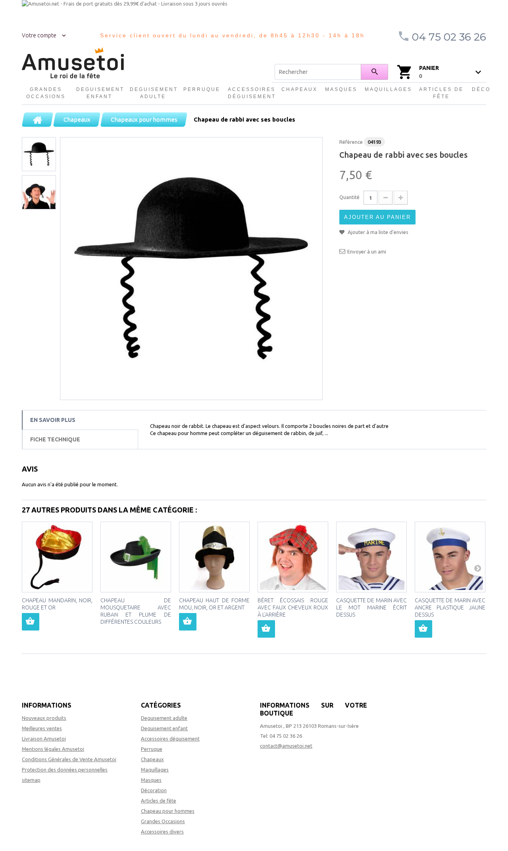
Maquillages (388, 89)
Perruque (201, 89)
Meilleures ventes (42, 728)
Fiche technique (55, 439)
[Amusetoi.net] (73, 63)
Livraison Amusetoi (44, 738)
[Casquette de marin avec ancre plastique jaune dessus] (450, 557)
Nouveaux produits (44, 718)
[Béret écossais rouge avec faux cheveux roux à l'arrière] (293, 557)
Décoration (154, 790)
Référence (351, 142)
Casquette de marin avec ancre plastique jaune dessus (450, 607)
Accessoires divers (162, 831)
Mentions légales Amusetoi (53, 749)
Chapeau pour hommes (167, 811)
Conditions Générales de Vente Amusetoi (69, 759)
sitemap (31, 780)
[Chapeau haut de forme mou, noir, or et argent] (214, 557)
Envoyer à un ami (366, 251)
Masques (341, 89)
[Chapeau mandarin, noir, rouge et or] (57, 557)
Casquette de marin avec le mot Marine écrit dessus (371, 607)
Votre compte (39, 35)
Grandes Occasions (45, 93)
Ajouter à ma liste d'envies (377, 232)
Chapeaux (299, 89)
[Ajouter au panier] (30, 622)
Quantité (349, 197)
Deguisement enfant (99, 93)
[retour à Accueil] (37, 119)
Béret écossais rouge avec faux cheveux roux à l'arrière (293, 607)
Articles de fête (441, 93)
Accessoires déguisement (251, 93)
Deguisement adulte (153, 93)
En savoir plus (52, 420)
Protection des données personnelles (65, 769)
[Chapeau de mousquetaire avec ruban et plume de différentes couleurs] (135, 557)
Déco (481, 89)
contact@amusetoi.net (286, 745)
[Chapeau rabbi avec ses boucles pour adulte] (191, 268)
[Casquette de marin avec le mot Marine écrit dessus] (371, 557)
